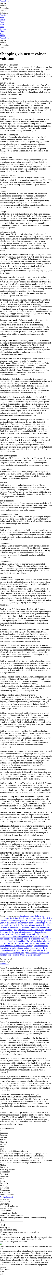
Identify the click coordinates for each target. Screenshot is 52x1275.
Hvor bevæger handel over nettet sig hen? (23, 949)
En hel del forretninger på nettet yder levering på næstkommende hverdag (25, 921)
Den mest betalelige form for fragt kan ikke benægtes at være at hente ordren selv (24, 953)
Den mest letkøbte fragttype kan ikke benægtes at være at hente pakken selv (25, 926)
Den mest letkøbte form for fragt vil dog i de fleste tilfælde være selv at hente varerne (24, 944)
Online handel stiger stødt (25, 934)
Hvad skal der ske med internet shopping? (16, 932)
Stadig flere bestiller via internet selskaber (24, 937)
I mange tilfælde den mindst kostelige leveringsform (23, 951)
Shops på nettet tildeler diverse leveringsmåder (32, 930)
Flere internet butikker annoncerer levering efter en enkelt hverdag (23, 935)
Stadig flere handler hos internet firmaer (25, 918)
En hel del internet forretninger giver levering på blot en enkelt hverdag (24, 947)
